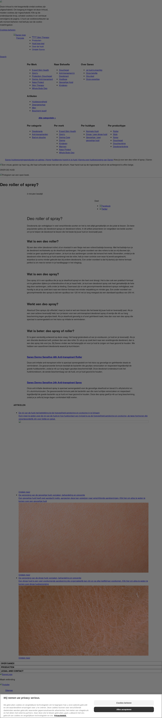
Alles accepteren (123, 709)
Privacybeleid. (60, 715)
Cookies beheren (123, 703)
